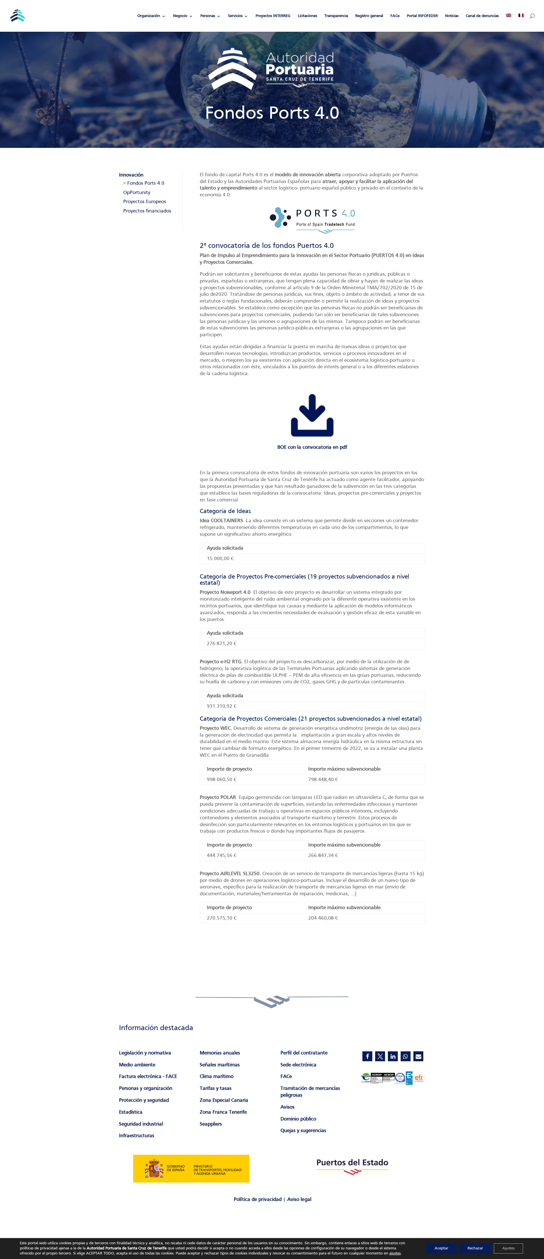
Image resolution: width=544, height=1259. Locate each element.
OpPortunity (136, 192)
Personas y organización (145, 1088)
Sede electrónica (298, 1065)
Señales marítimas (220, 1065)
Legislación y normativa (145, 1053)
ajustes (395, 1253)
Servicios (235, 16)
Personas (207, 16)
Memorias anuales (220, 1053)
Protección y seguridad (144, 1100)
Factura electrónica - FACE (148, 1076)
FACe (395, 16)
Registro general (369, 16)
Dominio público (298, 1119)
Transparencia (336, 16)
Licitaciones (307, 16)
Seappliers (211, 1124)
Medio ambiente (137, 1065)
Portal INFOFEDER (422, 16)
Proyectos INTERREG (273, 16)
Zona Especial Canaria (224, 1100)
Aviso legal (299, 1199)
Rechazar (475, 1248)
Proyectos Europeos (144, 201)
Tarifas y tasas (215, 1088)
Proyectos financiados (147, 211)
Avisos (287, 1107)
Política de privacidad (258, 1199)
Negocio (180, 16)
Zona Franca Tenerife (223, 1112)
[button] (367, 1056)
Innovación (131, 175)
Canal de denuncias (482, 16)
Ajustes (508, 1248)
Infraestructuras (136, 1135)
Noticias (451, 16)
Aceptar (441, 1248)
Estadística (131, 1112)
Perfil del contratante (304, 1053)
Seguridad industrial (141, 1124)
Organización (148, 16)
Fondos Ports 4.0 (145, 183)
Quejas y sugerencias (303, 1130)
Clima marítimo (216, 1076)
